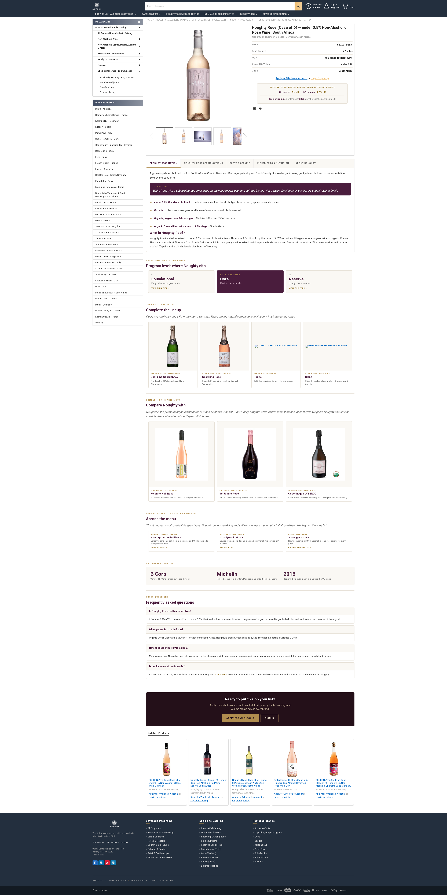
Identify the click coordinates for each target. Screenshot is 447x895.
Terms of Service (116, 880)
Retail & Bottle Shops (158, 853)
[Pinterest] (107, 862)
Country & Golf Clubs (158, 845)
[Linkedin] (113, 862)
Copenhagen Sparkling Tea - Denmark (114, 145)
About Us (98, 880)
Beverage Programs (275, 14)
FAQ (154, 880)
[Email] (254, 108)
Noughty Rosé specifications (203, 163)
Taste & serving (240, 163)
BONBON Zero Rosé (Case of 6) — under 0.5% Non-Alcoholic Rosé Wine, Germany (166, 783)
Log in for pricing (320, 78)
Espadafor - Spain (104, 181)
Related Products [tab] (158, 733)
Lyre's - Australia (103, 109)
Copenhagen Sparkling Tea (268, 832)
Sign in (269, 718)
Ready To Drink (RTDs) (109, 59)
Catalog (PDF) (150, 14)
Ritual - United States (105, 202)
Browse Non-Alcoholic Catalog (114, 14)
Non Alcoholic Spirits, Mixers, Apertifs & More (117, 46)
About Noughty (305, 163)
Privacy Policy (139, 880)
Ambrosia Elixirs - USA (106, 244)
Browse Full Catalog (211, 828)
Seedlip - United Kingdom (108, 226)
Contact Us (166, 880)
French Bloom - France (106, 163)
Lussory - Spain (103, 127)
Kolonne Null (261, 845)
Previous (151, 136)
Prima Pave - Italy (103, 133)
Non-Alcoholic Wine (211, 832)
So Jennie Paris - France (107, 232)
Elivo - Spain (101, 157)
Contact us (221, 674)
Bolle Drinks (261, 853)
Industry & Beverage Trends (182, 14)
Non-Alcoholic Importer (219, 14)
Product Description (163, 163)
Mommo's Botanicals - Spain (109, 187)
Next (244, 136)
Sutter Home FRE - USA (107, 139)
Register (335, 7)
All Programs (154, 828)
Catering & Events (156, 849)
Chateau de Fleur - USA (106, 280)
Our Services (247, 14)
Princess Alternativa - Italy (108, 262)
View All (99, 322)
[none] (198, 75)
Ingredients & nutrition (273, 163)
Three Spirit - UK (103, 238)
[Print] (260, 108)
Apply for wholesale (240, 718)
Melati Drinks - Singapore (108, 256)
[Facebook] (95, 862)
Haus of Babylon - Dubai (107, 310)
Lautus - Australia (104, 169)
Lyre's (257, 836)
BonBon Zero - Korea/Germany (110, 175)
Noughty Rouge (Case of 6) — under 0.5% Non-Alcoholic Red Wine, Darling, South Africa (208, 783)
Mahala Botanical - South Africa (111, 292)
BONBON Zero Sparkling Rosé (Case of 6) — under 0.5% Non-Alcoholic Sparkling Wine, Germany (333, 783)
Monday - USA (102, 220)
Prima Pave (260, 849)
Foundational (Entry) (109, 82)
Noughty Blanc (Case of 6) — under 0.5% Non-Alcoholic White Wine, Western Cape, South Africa (249, 783)
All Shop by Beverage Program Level (117, 77)
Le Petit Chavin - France (106, 316)
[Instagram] (101, 862)
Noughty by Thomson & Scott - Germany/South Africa (110, 195)
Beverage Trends (209, 865)
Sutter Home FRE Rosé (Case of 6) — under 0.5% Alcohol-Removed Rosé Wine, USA (291, 783)
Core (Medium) (107, 87)
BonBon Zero (261, 857)
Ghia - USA (100, 286)
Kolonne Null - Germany (107, 121)
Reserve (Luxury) (108, 92)
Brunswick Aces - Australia (108, 250)
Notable (102, 65)
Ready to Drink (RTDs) (212, 845)
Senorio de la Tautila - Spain (109, 268)
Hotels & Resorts (156, 841)
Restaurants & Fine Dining (161, 832)
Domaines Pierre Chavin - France (111, 115)
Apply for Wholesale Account (291, 78)
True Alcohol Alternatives (111, 53)
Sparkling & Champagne (213, 836)
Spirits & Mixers (209, 841)
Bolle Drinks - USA (104, 151)
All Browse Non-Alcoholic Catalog (115, 33)
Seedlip (258, 841)
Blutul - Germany (103, 304)
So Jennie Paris (262, 828)
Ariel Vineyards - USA (106, 274)
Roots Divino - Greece (106, 298)
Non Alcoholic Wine (108, 39)
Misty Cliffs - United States (108, 214)
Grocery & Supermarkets (160, 857)
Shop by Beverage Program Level (115, 71)
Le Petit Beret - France (106, 208)
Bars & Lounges (156, 836)
